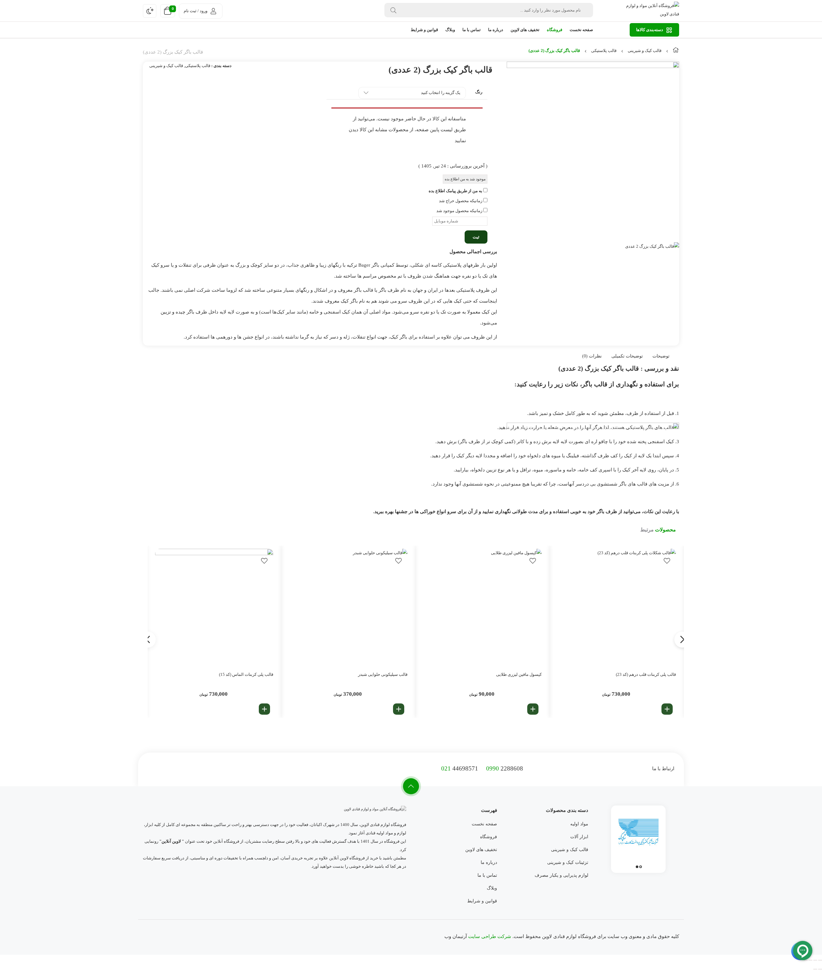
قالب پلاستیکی (603, 50)
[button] (667, 709)
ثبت (476, 237)
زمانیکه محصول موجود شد (459, 210)
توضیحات (660, 356)
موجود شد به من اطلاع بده (465, 179)
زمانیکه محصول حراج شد (461, 200)
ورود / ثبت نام (195, 10)
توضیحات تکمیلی (627, 356)
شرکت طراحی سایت (489, 936)
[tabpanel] (638, 837)
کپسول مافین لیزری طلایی (519, 674)
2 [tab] (637, 866)
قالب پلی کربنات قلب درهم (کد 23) (646, 674)
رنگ (478, 92)
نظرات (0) (592, 356)
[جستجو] (393, 10)
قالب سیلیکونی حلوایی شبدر (382, 674)
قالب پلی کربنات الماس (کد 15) (246, 674)
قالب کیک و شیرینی (644, 50)
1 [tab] (640, 866)
